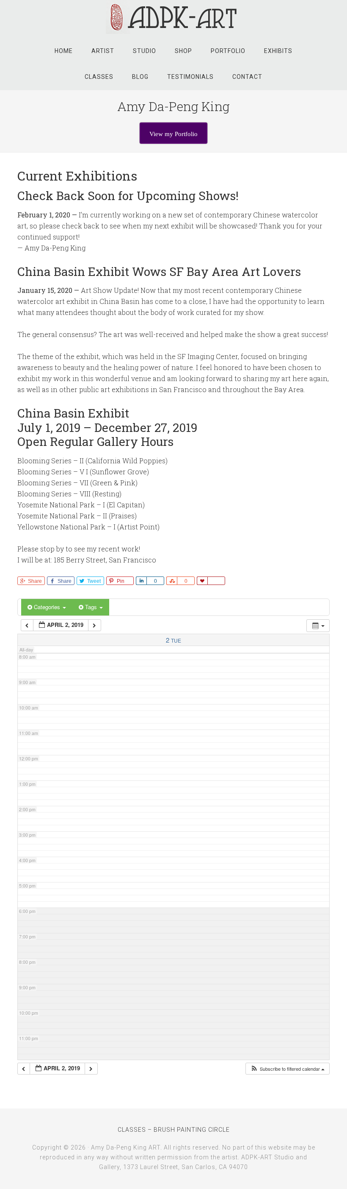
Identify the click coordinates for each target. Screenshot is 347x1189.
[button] (287, 1069)
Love (202, 580)
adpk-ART (173, 17)
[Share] (141, 580)
